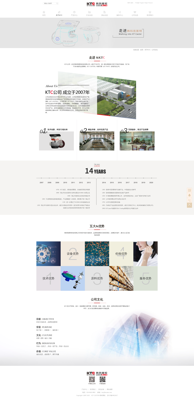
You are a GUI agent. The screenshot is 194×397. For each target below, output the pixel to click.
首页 (141, 50)
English (142, 3)
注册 (131, 3)
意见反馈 (101, 389)
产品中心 (84, 389)
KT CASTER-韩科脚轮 (98, 395)
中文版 (137, 3)
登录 (129, 3)
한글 (146, 3)
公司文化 (155, 50)
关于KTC (147, 50)
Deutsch (151, 3)
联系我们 (93, 389)
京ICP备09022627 (112, 395)
